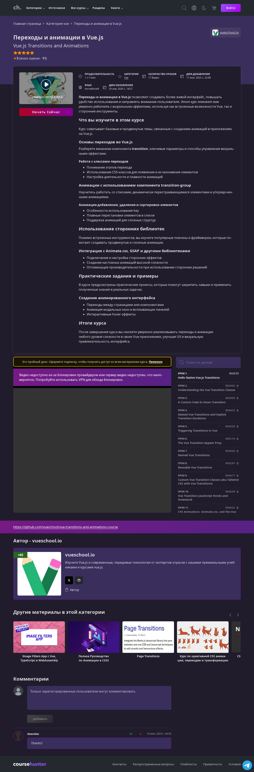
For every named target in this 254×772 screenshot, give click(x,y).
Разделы (98, 8)
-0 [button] (140, 734)
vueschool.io (80, 555)
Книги (115, 8)
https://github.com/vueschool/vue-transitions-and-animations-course (65, 527)
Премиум (156, 362)
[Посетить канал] (247, 765)
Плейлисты (188, 764)
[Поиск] (184, 8)
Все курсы (78, 8)
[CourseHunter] (17, 8)
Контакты (119, 764)
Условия (235, 764)
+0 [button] (130, 734)
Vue (126, 77)
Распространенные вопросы (153, 764)
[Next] (238, 615)
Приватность (212, 764)
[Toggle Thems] (204, 8)
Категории (34, 8)
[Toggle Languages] (194, 8)
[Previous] (230, 615)
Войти (230, 8)
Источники (57, 8)
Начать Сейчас (46, 112)
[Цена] (214, 8)
